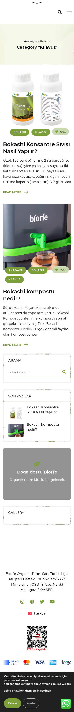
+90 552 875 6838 (50, 579)
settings (45, 691)
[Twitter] (42, 602)
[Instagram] (22, 602)
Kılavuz (41, 132)
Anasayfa (30, 41)
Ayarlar (31, 703)
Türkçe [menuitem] (39, 613)
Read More (12, 192)
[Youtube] (52, 602)
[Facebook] (32, 602)
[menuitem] (37, 613)
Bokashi (20, 132)
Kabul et (12, 703)
